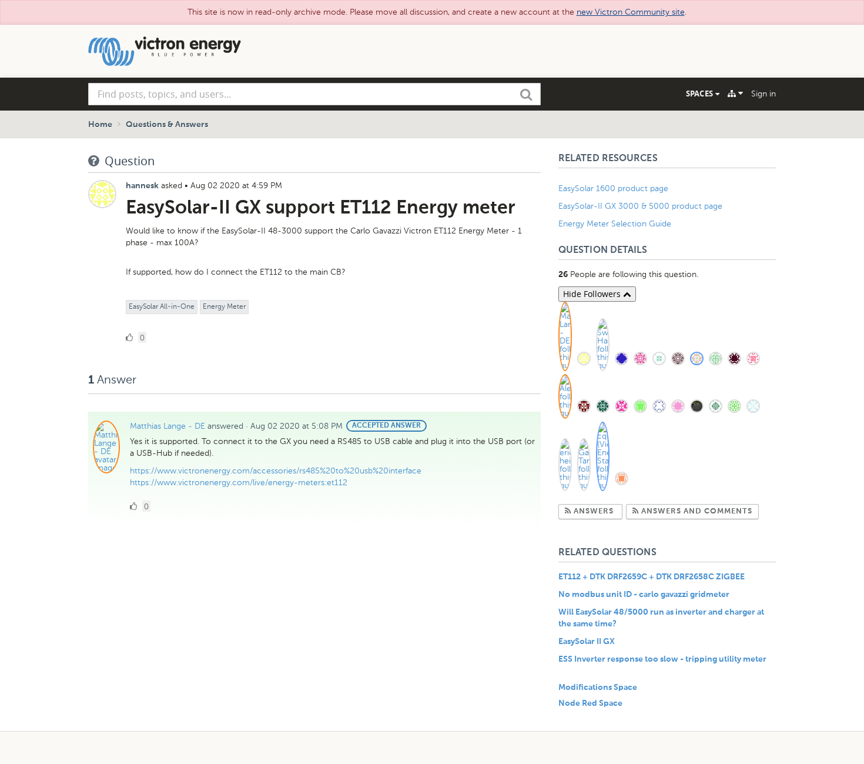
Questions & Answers (167, 125)
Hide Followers (593, 293)
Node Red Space (590, 703)
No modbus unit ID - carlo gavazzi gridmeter (643, 594)
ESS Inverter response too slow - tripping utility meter (662, 659)
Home (100, 125)
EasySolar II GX (586, 642)
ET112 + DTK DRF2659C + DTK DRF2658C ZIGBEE (651, 577)
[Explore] (735, 93)
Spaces (700, 93)
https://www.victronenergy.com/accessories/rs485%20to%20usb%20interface (275, 471)
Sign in (763, 94)
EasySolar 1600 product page (613, 188)
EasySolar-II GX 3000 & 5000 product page (640, 206)
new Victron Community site (631, 12)
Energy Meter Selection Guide (614, 224)
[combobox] (314, 94)
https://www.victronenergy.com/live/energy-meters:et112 (238, 483)
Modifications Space (597, 687)
